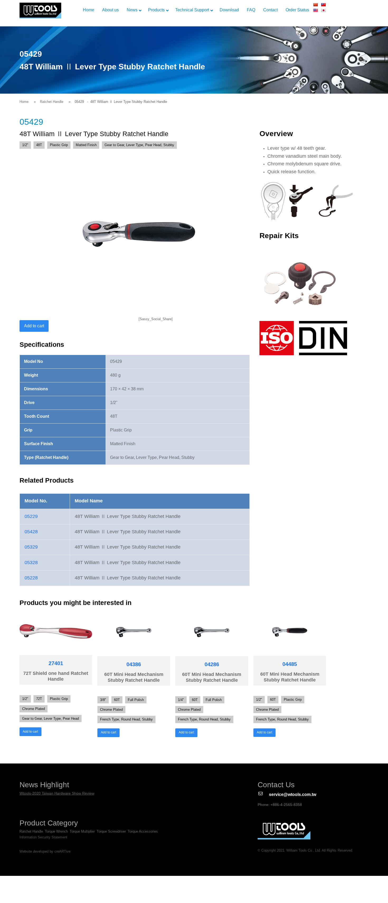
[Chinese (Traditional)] (323, 5)
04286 (212, 664)
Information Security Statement (43, 837)
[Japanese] (323, 10)
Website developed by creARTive (45, 851)
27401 (56, 663)
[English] (315, 10)
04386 (133, 664)
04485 (289, 664)
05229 (31, 516)
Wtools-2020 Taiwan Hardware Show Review (57, 793)
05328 (31, 562)
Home (24, 102)
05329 (31, 547)
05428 (31, 531)
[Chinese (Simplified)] (315, 5)
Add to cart (34, 326)
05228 (31, 577)
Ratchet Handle (51, 102)
